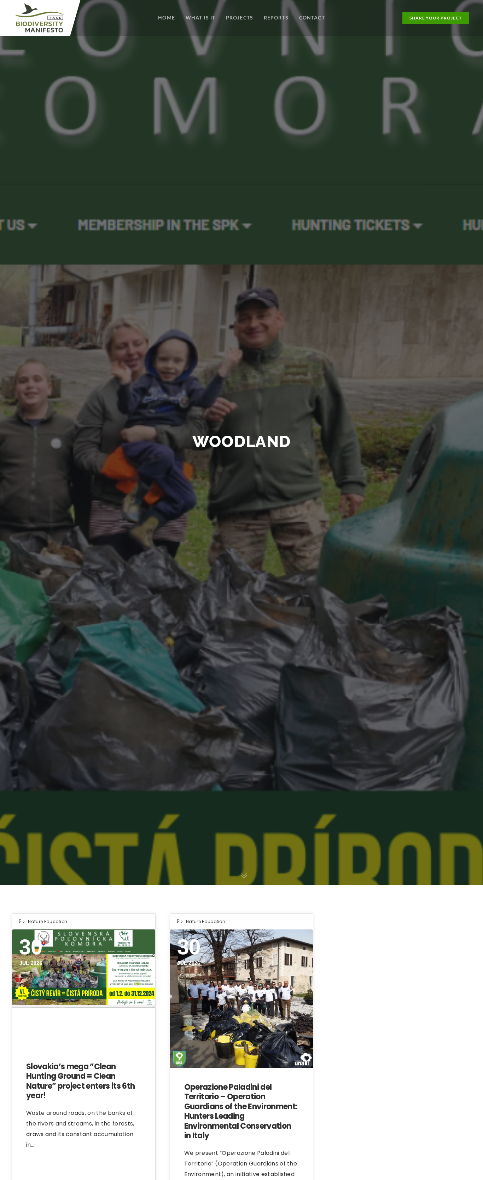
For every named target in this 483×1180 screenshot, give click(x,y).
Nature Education (47, 921)
